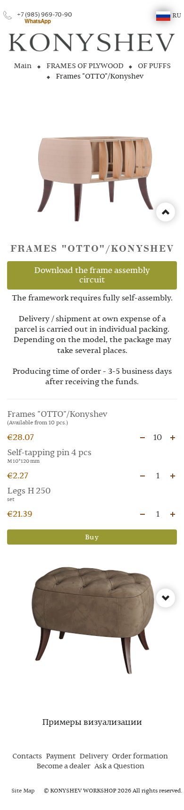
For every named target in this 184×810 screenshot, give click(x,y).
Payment (60, 756)
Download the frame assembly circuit (92, 275)
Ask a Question (119, 766)
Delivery (93, 756)
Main (23, 66)
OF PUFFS (154, 66)
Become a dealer (63, 766)
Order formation (140, 756)
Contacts (27, 756)
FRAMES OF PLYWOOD (84, 66)
